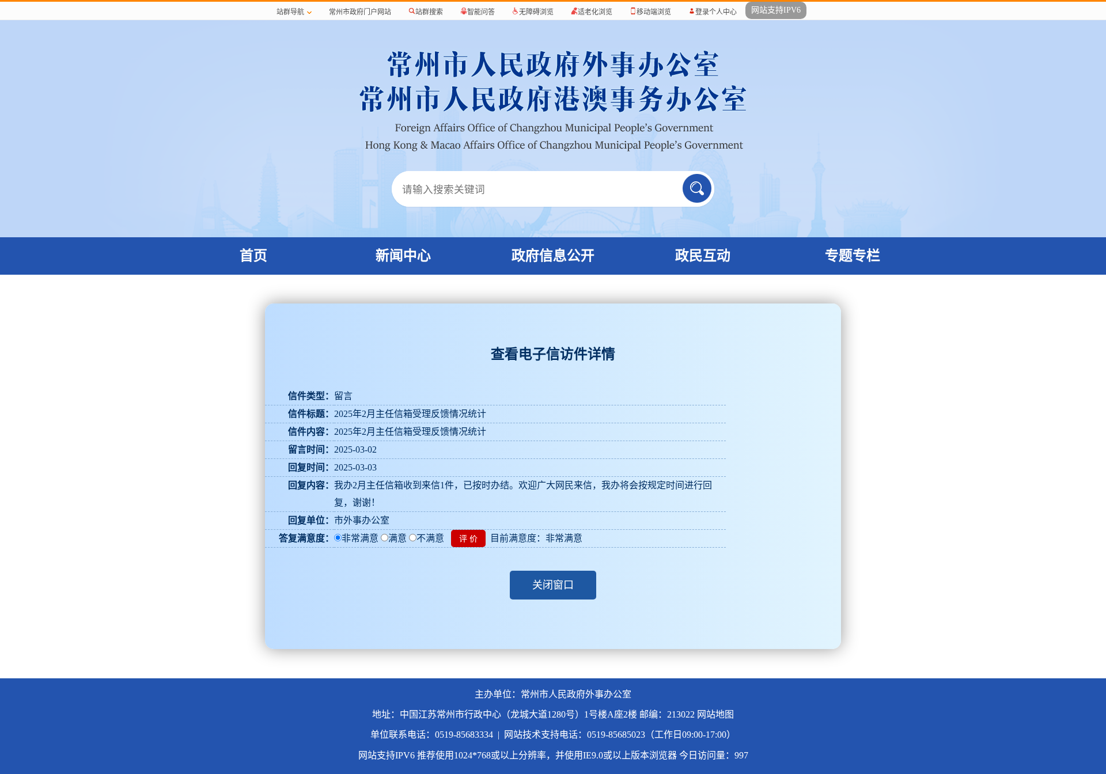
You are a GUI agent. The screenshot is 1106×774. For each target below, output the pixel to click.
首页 (253, 255)
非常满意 (360, 538)
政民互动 (702, 255)
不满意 (430, 538)
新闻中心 (403, 255)
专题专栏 (852, 255)
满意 (397, 538)
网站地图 (715, 714)
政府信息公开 (553, 255)
